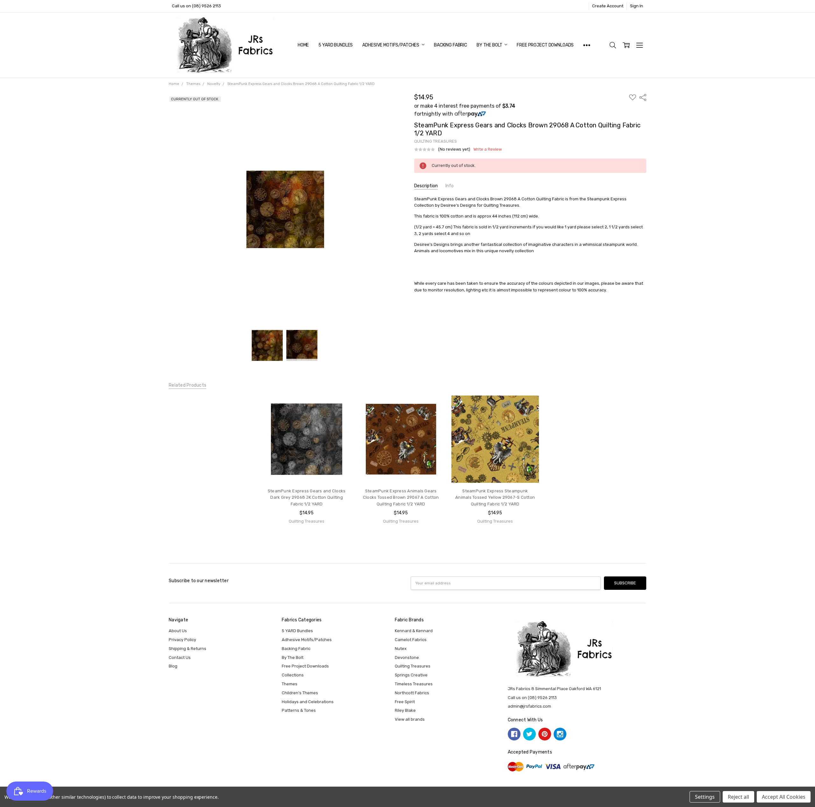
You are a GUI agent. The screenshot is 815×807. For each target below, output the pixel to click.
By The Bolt (490, 45)
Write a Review (487, 149)
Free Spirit (405, 701)
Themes (289, 684)
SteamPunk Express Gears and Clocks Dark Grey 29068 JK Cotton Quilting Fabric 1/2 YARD (307, 498)
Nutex (401, 648)
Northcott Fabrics (412, 692)
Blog (173, 666)
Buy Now (307, 470)
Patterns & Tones (299, 710)
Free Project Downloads (545, 45)
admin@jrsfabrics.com (529, 706)
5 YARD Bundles (335, 45)
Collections (293, 675)
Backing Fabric (450, 45)
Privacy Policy (182, 639)
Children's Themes (300, 692)
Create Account (607, 6)
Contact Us (180, 657)
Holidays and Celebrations (308, 701)
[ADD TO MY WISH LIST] (340, 416)
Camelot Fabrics (411, 639)
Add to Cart (307, 458)
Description (426, 186)
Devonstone (407, 657)
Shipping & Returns (187, 648)
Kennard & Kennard (414, 630)
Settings (705, 796)
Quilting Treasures (412, 666)
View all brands (410, 719)
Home (303, 45)
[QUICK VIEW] (340, 406)
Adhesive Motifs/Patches (391, 45)
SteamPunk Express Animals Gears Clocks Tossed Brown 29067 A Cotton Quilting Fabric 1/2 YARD (401, 498)
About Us (178, 630)
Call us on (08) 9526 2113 (196, 6)
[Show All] (586, 45)
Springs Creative (411, 675)
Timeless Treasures (414, 684)
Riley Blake (405, 710)
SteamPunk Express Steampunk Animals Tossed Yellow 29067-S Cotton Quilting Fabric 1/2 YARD (495, 498)
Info (449, 186)
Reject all (738, 796)
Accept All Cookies (783, 796)
